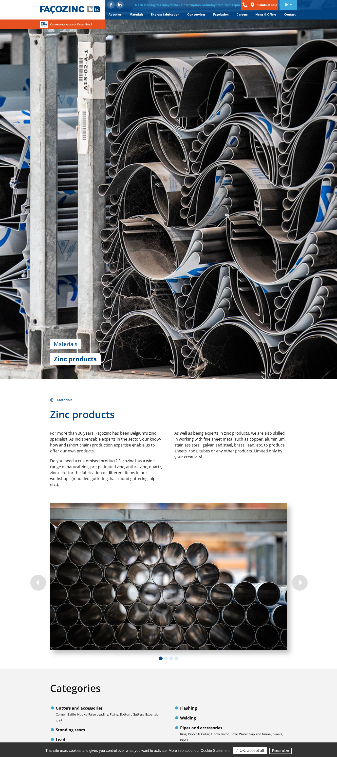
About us (115, 14)
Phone (245, 5)
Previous (37, 582)
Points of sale (267, 5)
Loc (252, 5)
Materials (136, 14)
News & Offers (265, 14)
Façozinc (71, 10)
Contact (290, 14)
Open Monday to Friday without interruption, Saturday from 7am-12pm (187, 5)
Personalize (280, 751)
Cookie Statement (215, 750)
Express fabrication (165, 14)
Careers (242, 14)
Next (299, 582)
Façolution (221, 14)
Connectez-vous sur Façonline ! (71, 24)
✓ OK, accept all (249, 750)
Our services (196, 14)
